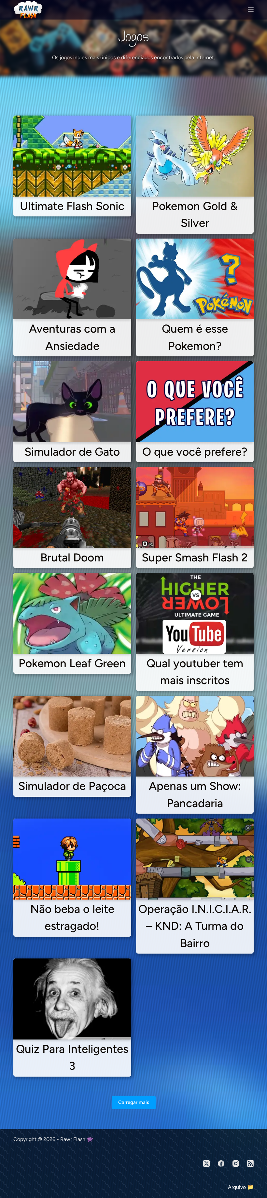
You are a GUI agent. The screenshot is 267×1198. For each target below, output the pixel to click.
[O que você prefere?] (195, 401)
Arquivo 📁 (241, 1187)
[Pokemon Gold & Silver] (195, 156)
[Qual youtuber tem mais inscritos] (195, 613)
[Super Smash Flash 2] (195, 507)
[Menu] (251, 10)
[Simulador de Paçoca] (72, 736)
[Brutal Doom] (72, 507)
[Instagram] (235, 1163)
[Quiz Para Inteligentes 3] (72, 999)
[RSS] (250, 1163)
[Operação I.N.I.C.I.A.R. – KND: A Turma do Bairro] (195, 859)
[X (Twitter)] (206, 1163)
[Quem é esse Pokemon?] (195, 279)
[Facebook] (221, 1163)
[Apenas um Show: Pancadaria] (195, 736)
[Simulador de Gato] (72, 401)
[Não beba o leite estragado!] (72, 859)
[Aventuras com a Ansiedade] (72, 279)
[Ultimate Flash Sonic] (72, 156)
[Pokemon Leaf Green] (72, 613)
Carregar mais (133, 1102)
